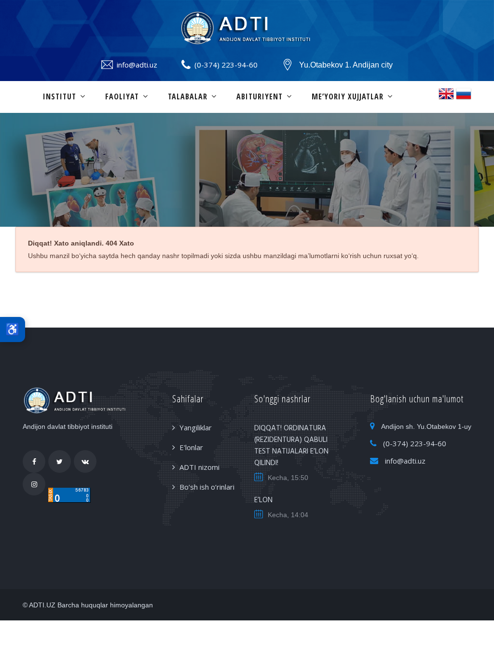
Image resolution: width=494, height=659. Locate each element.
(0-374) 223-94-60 (226, 64)
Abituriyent (259, 96)
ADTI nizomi (199, 467)
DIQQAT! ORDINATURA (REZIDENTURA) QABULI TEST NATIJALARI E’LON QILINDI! (291, 446)
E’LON (263, 500)
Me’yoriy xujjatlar (348, 96)
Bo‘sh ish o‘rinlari (206, 487)
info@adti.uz (137, 64)
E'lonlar (191, 447)
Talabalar (187, 96)
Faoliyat (122, 96)
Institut (59, 96)
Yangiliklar (195, 427)
